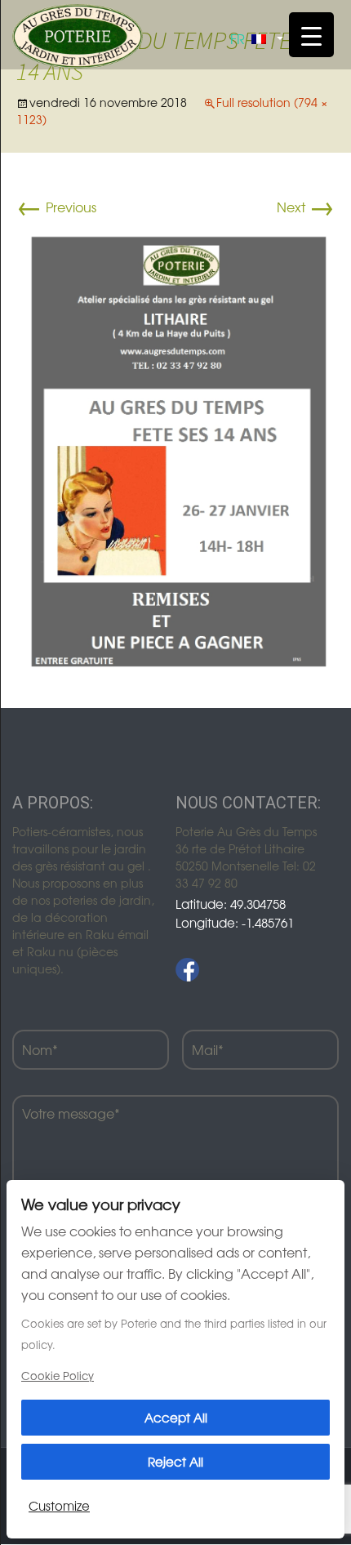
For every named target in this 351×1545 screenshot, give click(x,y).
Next (306, 206)
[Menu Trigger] (311, 34)
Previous (56, 206)
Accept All (175, 1417)
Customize (59, 1505)
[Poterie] (77, 34)
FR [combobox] (237, 38)
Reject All (175, 1461)
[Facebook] (187, 970)
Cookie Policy (57, 1375)
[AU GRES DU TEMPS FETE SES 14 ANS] (175, 447)
